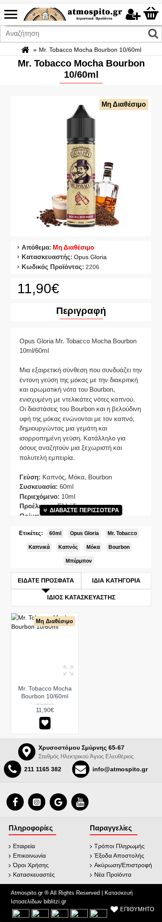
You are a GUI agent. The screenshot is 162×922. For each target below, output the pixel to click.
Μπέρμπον (79, 561)
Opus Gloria (90, 256)
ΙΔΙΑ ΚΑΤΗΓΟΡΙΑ (116, 580)
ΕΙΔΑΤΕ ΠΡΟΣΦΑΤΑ (46, 580)
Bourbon (119, 547)
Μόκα (93, 547)
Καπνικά (39, 547)
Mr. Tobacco (122, 533)
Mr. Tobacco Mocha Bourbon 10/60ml (45, 692)
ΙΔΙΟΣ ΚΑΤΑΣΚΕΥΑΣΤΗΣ (81, 597)
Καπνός (68, 547)
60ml (55, 533)
